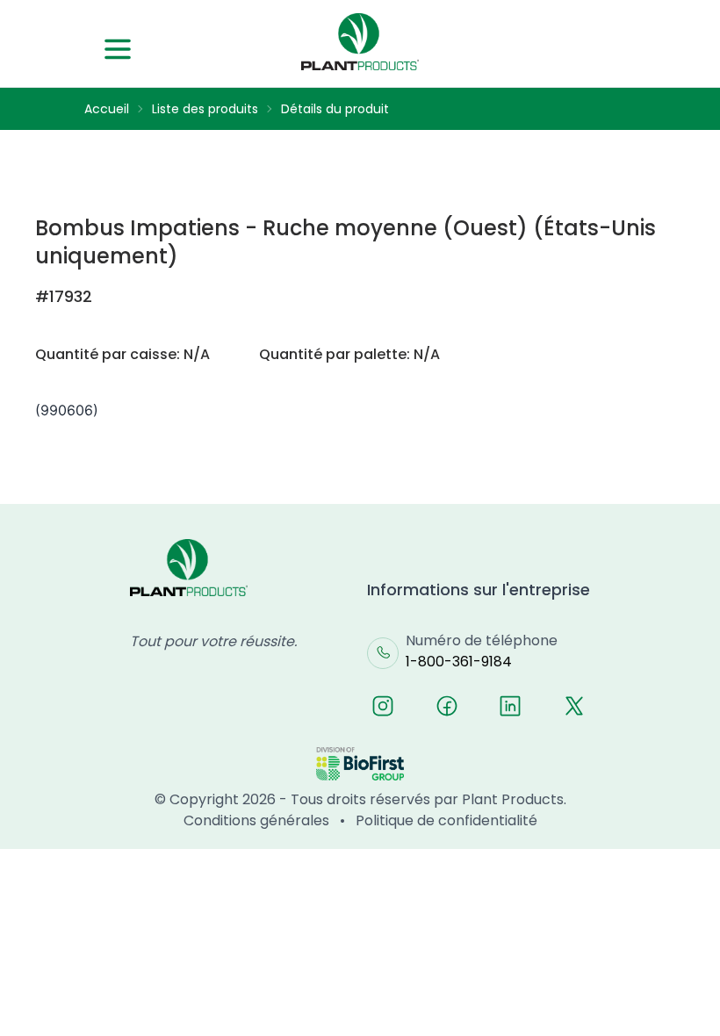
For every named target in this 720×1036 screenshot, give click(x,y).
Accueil (106, 109)
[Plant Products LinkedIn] (510, 706)
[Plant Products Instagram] (383, 706)
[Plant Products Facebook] (447, 706)
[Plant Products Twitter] (574, 706)
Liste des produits (205, 109)
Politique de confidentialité (446, 820)
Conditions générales (256, 820)
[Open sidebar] (117, 49)
